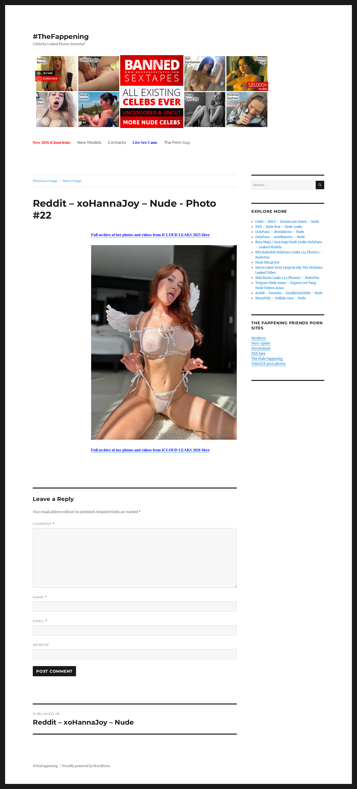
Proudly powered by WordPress (86, 766)
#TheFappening (61, 36)
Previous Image (45, 181)
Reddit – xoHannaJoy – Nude (105, 203)
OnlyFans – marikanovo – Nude (280, 237)
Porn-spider (261, 343)
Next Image (72, 181)
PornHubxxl (260, 348)
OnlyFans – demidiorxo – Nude (279, 232)
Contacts (117, 142)
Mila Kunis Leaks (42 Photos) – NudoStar (287, 278)
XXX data (258, 354)
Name (40, 597)
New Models (89, 142)
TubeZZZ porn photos (268, 364)
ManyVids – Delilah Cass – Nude (280, 298)
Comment (44, 524)
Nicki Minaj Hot (267, 262)
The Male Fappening (267, 359)
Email (40, 621)
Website (41, 645)
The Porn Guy (177, 142)
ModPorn (258, 338)
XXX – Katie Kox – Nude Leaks (278, 227)
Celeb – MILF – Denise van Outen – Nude (287, 222)
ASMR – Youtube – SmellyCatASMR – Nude (289, 293)
